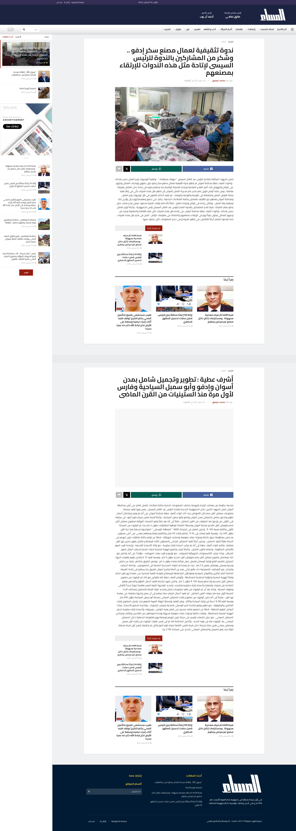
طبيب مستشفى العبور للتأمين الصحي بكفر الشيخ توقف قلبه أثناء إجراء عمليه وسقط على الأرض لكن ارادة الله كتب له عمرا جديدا (19, 204)
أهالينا (224, 41)
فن (187, 29)
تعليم (197, 29)
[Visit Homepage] (274, 14)
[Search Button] (24, 29)
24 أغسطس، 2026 (133, 248)
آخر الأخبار (282, 29)
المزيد (26, 272)
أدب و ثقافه (210, 29)
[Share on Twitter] (126, 169)
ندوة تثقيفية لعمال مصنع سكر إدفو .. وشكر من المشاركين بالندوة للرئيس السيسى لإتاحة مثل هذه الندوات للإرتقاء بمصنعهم (26, 53)
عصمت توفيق (218, 80)
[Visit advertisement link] (26, 129)
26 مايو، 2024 (199, 80)
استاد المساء (267, 29)
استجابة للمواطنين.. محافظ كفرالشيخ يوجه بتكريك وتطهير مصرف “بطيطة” (20, 221)
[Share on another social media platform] (119, 169)
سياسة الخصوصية (78, 2)
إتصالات (251, 29)
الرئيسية (230, 41)
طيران (178, 29)
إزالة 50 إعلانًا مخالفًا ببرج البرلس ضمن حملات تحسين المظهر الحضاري (20, 184)
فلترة (47, 36)
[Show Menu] (292, 29)
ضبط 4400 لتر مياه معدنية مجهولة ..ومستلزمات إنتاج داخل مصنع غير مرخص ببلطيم (20, 168)
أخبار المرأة (226, 29)
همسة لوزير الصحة (27, 88)
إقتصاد (239, 29)
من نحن (59, 2)
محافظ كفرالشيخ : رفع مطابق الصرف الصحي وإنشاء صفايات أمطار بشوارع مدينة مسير (20, 239)
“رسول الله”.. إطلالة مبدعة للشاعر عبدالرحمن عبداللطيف (24, 73)
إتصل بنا (67, 2)
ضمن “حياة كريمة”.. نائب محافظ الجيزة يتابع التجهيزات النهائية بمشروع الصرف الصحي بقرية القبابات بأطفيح (19, 256)
